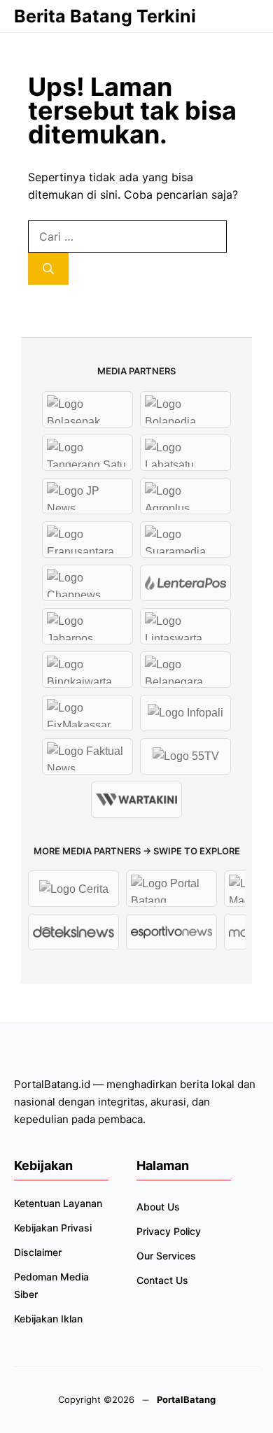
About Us (158, 1207)
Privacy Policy (168, 1231)
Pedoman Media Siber (51, 1285)
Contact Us (162, 1280)
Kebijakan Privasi (53, 1228)
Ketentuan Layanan (58, 1203)
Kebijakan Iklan (48, 1319)
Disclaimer (38, 1252)
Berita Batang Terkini (105, 16)
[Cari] (48, 269)
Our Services (166, 1256)
